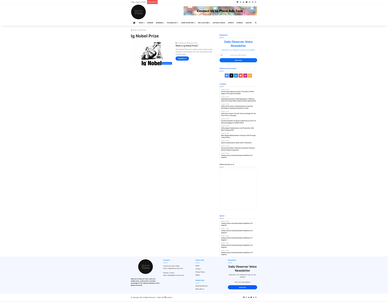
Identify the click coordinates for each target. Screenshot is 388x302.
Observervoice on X (227, 164)
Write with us (200, 289)
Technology (172, 23)
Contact (198, 269)
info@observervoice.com (175, 268)
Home (134, 30)
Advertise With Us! (202, 286)
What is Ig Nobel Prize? (187, 46)
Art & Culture (203, 23)
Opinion (150, 23)
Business (159, 23)
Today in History (187, 23)
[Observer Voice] (138, 12)
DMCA (198, 275)
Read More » (182, 58)
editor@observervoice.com (175, 275)
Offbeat (240, 23)
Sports (231, 23)
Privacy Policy (200, 272)
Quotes (249, 23)
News (141, 23)
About (197, 266)
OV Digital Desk (181, 43)
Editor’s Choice (219, 23)
